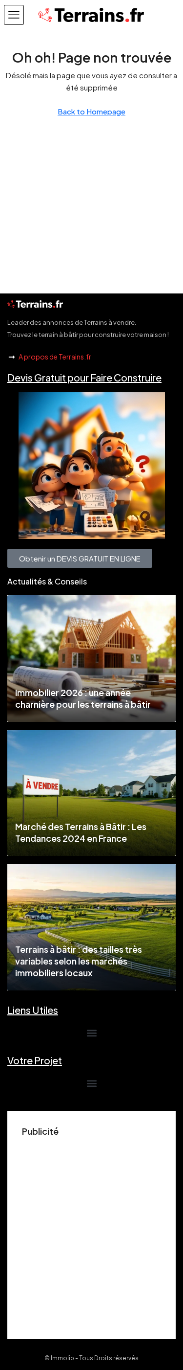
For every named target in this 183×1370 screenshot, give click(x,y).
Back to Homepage (91, 111)
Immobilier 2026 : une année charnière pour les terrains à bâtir (83, 698)
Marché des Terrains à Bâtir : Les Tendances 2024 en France (80, 832)
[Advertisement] (91, 1233)
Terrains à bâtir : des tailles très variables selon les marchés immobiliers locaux (78, 960)
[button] (14, 15)
